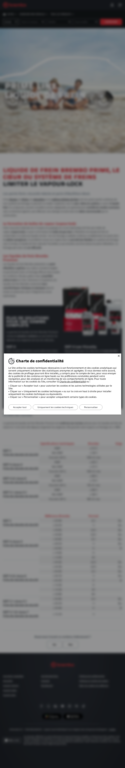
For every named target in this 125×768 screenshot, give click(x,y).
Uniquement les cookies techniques (55, 407)
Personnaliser (91, 407)
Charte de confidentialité (72, 381)
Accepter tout (20, 407)
